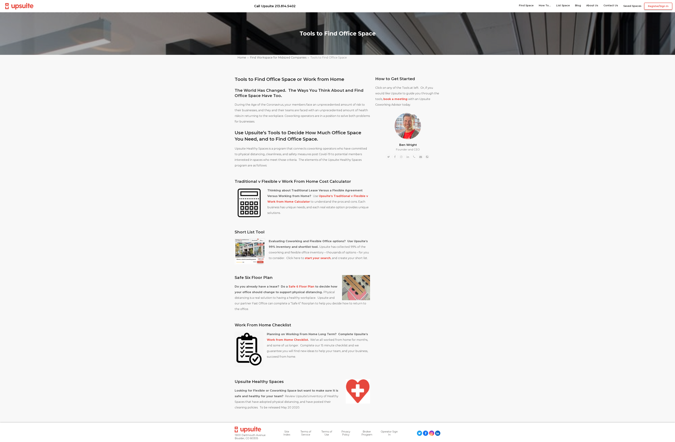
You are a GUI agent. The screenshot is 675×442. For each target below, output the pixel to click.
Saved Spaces (632, 6)
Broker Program (366, 433)
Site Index (286, 433)
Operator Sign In (389, 433)
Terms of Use (326, 433)
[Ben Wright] (408, 125)
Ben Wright (408, 145)
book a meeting (395, 99)
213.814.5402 (285, 6)
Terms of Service (305, 433)
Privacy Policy (345, 433)
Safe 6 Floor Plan (301, 286)
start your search (318, 258)
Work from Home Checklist (287, 339)
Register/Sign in (658, 6)
